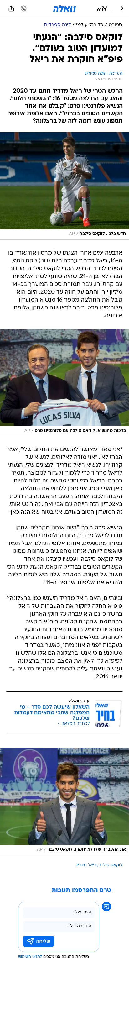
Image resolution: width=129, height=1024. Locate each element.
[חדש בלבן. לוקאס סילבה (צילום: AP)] (64, 186)
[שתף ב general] (11, 8)
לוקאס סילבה (110, 865)
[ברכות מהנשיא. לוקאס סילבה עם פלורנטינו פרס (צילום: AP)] (64, 383)
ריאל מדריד (85, 865)
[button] (102, 8)
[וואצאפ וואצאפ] (23, 8)
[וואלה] (64, 8)
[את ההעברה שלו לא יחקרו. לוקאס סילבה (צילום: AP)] (64, 801)
